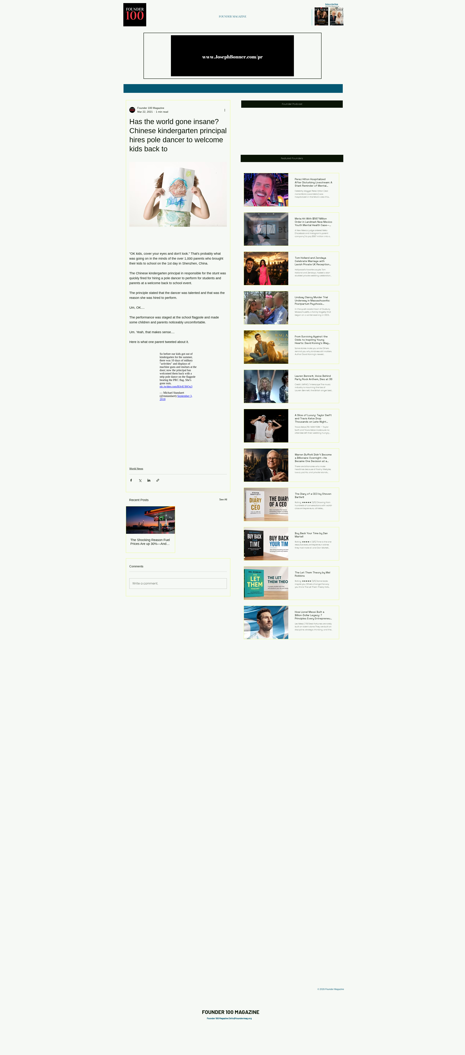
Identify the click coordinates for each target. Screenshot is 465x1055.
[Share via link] (157, 480)
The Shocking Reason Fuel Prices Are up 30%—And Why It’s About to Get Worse (150, 542)
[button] (289, 72)
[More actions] (225, 110)
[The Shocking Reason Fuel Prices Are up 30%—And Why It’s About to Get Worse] (150, 520)
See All (223, 499)
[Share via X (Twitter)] (140, 480)
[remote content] (178, 376)
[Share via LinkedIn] (149, 480)
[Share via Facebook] (131, 480)
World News (136, 468)
